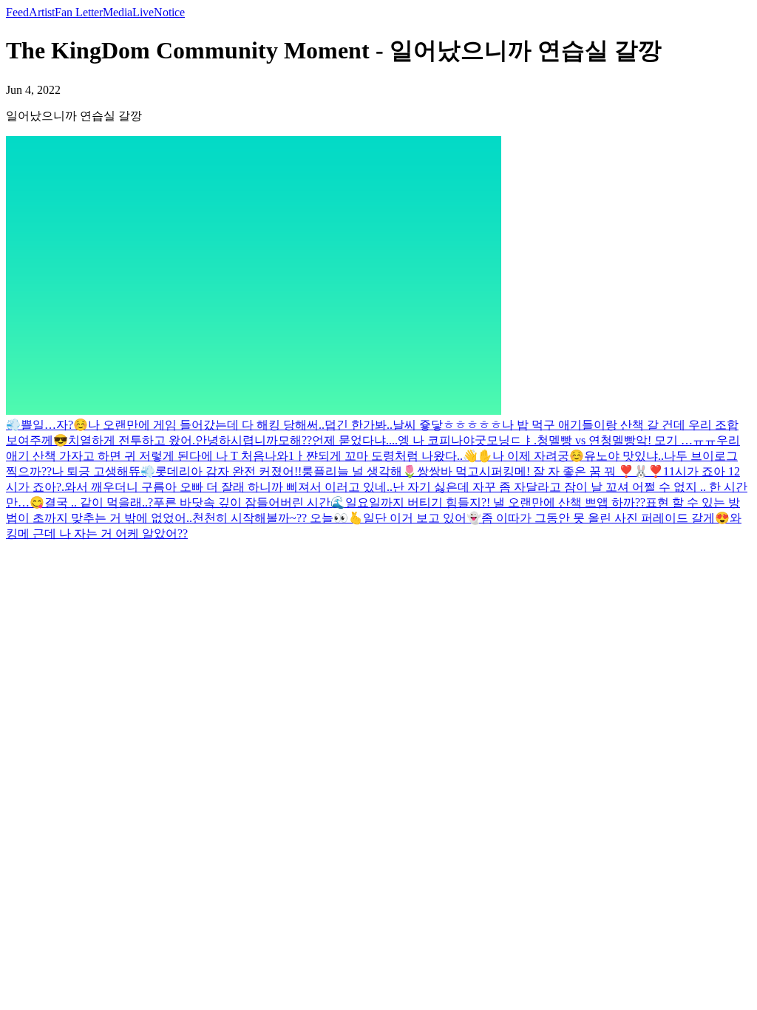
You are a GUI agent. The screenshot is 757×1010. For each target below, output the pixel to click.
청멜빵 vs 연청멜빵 (586, 440)
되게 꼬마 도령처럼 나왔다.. (390, 456)
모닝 (498, 440)
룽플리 (319, 471)
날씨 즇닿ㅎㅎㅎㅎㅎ (447, 424)
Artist (42, 12)
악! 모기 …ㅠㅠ (676, 440)
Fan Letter (79, 12)
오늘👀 (329, 518)
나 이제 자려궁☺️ (538, 456)
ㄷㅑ (522, 440)
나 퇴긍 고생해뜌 (96, 471)
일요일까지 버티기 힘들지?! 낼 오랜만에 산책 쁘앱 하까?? (495, 502)
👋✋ (477, 456)
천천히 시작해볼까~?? (251, 518)
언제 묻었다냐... (353, 440)
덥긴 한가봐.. (359, 424)
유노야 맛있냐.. (624, 456)
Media (117, 12)
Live (143, 12)
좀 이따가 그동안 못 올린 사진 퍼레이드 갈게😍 (605, 518)
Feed (17, 12)
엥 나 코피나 (430, 440)
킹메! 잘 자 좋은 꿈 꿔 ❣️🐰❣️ (583, 471)
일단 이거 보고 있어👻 (422, 518)
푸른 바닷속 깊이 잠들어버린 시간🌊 (249, 502)
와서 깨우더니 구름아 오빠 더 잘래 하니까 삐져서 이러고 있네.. (228, 487)
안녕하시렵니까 (236, 440)
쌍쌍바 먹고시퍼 (460, 471)
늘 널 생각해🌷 (377, 471)
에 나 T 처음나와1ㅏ (253, 456)
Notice (169, 12)
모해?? (295, 440)
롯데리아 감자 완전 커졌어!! (228, 471)
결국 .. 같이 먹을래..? (98, 502)
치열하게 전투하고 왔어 (130, 440)
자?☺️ (72, 424)
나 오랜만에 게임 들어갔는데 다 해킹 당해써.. (206, 424)
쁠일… (38, 424)
